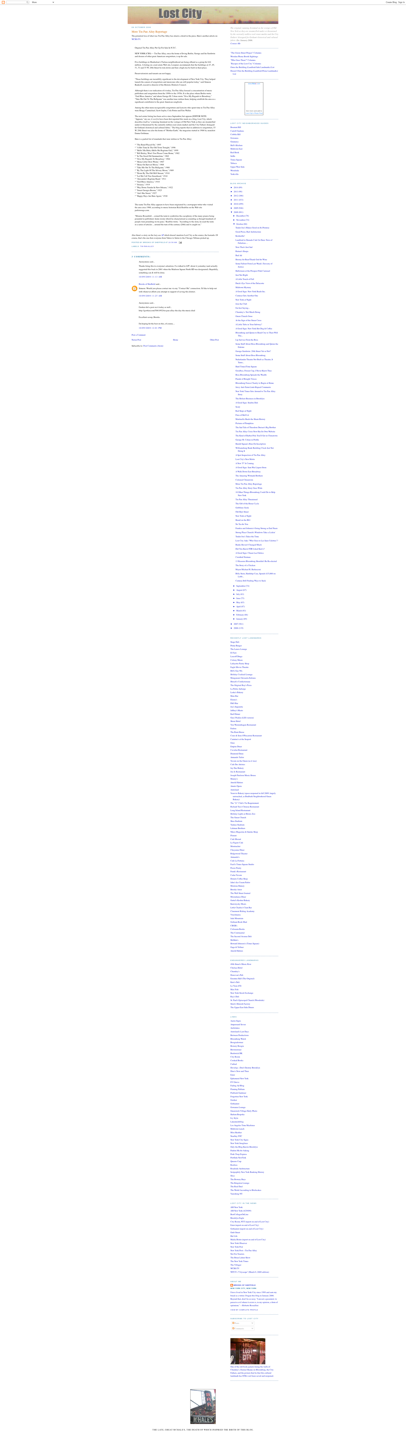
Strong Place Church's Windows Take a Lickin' (255, 532)
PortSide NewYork (238, 1157)
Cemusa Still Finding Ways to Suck (251, 580)
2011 (236, 199)
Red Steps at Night (244, 410)
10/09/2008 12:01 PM (150, 327)
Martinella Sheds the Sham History (250, 419)
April (238, 606)
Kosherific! (240, 235)
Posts (236, 1323)
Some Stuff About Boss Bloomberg (250, 355)
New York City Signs (239, 1139)
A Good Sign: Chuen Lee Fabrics (250, 552)
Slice (232, 1175)
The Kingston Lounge (239, 1182)
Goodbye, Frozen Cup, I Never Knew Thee (254, 370)
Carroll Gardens (237, 130)
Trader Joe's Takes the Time (247, 536)
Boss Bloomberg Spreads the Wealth (251, 374)
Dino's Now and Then (239, 1071)
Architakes (235, 1027)
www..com (254, 84)
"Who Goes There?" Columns (242, 60)
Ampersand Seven (238, 1024)
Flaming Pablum (237, 1089)
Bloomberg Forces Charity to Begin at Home (255, 383)
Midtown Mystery (243, 287)
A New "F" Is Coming (245, 463)
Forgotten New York (239, 1096)
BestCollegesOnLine (239, 1214)
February (240, 614)
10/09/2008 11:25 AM (150, 295)
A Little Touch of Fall (245, 279)
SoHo (232, 156)
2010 (236, 203)
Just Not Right (242, 275)
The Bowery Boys (238, 1179)
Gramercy (234, 141)
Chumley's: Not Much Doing (248, 312)
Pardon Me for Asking (239, 1150)
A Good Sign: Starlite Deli (247, 402)
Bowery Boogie (237, 1045)
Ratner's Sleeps (242, 251)
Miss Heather (236, 1132)
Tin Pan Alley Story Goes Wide (249, 488)
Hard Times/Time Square (246, 366)
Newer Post (136, 339)
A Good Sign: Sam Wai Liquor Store (251, 467)
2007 (236, 623)
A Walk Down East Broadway (248, 471)
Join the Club (241, 303)
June (238, 598)
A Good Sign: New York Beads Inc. (250, 291)
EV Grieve (234, 1082)
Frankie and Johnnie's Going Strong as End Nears (257, 528)
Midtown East (236, 148)
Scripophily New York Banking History (247, 1172)
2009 (236, 208)
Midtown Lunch (237, 1128)
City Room (235, 1056)
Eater (232, 1074)
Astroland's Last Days (239, 1031)
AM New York (236, 1207)
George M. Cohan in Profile (247, 439)
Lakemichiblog (237, 1121)
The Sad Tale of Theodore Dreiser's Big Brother (256, 427)
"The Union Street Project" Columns (245, 52)
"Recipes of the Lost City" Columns (245, 63)
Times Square (236, 159)
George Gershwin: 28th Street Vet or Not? (253, 351)
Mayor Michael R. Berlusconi (248, 569)
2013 (236, 191)
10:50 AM (172, 242)
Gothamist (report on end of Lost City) (246, 1228)
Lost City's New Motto (245, 459)
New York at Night (243, 299)
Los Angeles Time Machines (242, 1125)
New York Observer (238, 1243)
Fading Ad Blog (237, 1085)
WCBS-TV (136, 39)
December (240, 215)
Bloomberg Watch (238, 1038)
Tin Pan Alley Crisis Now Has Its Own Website (255, 431)
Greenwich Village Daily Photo (243, 1110)
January (239, 618)
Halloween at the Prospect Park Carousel (253, 270)
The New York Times (239, 1261)
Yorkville (234, 174)
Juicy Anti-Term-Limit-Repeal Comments (253, 387)
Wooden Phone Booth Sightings (244, 56)
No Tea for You (242, 524)
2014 (236, 187)
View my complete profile (244, 1310)
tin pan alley (147, 246)
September (241, 585)
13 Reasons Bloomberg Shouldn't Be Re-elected (256, 561)
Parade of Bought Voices (246, 378)
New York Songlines (239, 1143)
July (238, 594)
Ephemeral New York (239, 1078)
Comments (239, 1328)
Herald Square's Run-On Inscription (251, 443)
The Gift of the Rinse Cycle (247, 503)
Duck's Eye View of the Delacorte (250, 283)
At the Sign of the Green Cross (248, 320)
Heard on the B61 (243, 520)
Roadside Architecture (240, 1168)
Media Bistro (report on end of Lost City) (248, 1239)
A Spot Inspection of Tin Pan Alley (250, 455)
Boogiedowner (236, 1042)
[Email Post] (179, 242)
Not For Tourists (237, 1253)
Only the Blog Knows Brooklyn (244, 1146)
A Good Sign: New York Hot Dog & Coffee (254, 328)
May (238, 602)
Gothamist (234, 1103)
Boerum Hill (235, 127)
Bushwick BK (236, 1053)
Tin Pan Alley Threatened (247, 499)
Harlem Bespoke (237, 1114)
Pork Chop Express (238, 1154)
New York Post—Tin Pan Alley (243, 1250)
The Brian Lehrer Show (240, 1257)
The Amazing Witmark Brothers (249, 475)
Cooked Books (236, 1060)
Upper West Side (237, 166)
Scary (238, 406)
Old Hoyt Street (242, 511)
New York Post (236, 1246)
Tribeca (233, 163)
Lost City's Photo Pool (254, 113)
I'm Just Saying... (243, 307)
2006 (236, 628)
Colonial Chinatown (244, 479)
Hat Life (233, 1236)
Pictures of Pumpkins (245, 423)
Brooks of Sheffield (147, 284)
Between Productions (239, 1035)
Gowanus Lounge (238, 1107)
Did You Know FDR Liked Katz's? (250, 548)
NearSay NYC (236, 1136)
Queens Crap (235, 1161)
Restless (233, 1164)
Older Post (214, 339)
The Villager (235, 1264)
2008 (236, 212)
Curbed (233, 1064)
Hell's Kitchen (236, 145)
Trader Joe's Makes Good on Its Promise (252, 227)
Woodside (234, 170)
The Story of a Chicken (245, 565)
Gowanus (234, 138)
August (239, 590)
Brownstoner (235, 1049)
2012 (236, 195)
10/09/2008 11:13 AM (150, 276)
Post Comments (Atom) (153, 345)
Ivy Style (234, 1118)
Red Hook (234, 152)
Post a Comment (139, 334)
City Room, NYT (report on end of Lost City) (249, 1221)
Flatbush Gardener (238, 1092)
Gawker (233, 1100)
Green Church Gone (244, 316)
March (239, 610)
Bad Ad (239, 255)
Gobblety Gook (242, 507)
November (241, 219)
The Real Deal (236, 1186)
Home (175, 339)
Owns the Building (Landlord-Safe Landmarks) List (252, 67)
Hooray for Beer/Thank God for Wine (251, 259)
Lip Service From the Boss (247, 339)
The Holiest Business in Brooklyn (250, 398)
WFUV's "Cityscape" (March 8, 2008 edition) (249, 1272)
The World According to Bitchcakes (245, 1190)
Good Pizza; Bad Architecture (248, 231)
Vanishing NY (236, 1193)
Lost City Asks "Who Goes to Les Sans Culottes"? (257, 540)
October (240, 224)
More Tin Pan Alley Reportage (149, 31)
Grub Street (235, 1232)
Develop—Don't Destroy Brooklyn (245, 1067)
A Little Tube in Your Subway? (249, 324)
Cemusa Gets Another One (247, 295)
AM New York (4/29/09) (240, 1210)
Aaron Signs (235, 1020)
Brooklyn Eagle (237, 1217)
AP (162, 235)
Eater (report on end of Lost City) (244, 1225)
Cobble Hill (235, 134)
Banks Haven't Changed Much (249, 544)
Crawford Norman (243, 557)
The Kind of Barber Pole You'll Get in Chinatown (257, 435)
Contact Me (235, 43)
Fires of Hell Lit (242, 415)
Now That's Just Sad (244, 247)
